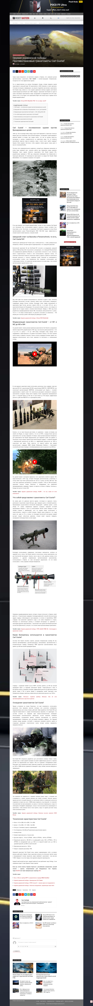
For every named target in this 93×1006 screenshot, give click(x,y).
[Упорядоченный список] (22, 946)
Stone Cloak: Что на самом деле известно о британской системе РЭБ (23, 976)
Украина (34, 890)
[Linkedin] (68, 76)
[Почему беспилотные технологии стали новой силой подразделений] (46, 968)
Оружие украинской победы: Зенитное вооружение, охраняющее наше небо (34, 885)
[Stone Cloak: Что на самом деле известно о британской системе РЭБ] (23, 968)
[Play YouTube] (34, 354)
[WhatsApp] (28, 71)
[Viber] (31, 71)
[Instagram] (72, 76)
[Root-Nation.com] (21, 18)
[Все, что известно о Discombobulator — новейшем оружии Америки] (39, 982)
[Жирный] (18, 946)
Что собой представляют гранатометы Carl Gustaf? (26, 114)
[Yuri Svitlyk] (17, 902)
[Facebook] (14, 71)
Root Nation (15, 23)
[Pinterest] (20, 71)
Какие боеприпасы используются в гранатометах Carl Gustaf (28, 116)
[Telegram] (25, 71)
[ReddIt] (22, 71)
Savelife (18, 870)
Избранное (19, 890)
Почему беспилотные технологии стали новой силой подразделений (46, 976)
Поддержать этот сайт (70, 242)
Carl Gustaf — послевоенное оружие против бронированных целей (30, 107)
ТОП (30, 890)
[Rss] (61, 76)
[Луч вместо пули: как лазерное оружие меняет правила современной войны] (16, 982)
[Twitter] (63, 76)
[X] (17, 71)
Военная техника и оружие (31, 23)
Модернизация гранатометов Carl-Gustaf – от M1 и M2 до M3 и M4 (29, 112)
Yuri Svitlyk (25, 900)
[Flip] (34, 71)
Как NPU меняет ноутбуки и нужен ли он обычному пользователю (49, 924)
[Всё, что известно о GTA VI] (16, 925)
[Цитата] (26, 946)
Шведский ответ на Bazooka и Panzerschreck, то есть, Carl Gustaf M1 (30, 109)
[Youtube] (77, 76)
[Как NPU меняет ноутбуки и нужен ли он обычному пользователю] (38, 925)
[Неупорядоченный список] (24, 946)
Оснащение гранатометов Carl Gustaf (23, 119)
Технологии (25, 890)
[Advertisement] (34, 376)
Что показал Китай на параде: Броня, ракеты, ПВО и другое (49, 991)
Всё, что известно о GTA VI (26, 923)
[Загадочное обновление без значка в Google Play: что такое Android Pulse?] (16, 917)
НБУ (40, 870)
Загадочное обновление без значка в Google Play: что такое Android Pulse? (26, 916)
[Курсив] (20, 946)
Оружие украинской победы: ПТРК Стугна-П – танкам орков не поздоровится (34, 883)
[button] (51, 18)
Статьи (21, 23)
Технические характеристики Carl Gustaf (23, 121)
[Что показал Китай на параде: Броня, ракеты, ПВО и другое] (39, 990)
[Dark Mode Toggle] (91, 1001)
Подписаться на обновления (67, 71)
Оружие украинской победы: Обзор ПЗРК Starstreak (34, 318)
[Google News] (79, 76)
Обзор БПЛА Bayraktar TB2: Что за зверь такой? (33, 101)
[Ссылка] (27, 946)
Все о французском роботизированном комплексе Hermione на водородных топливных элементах (26, 992)
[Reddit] (70, 76)
